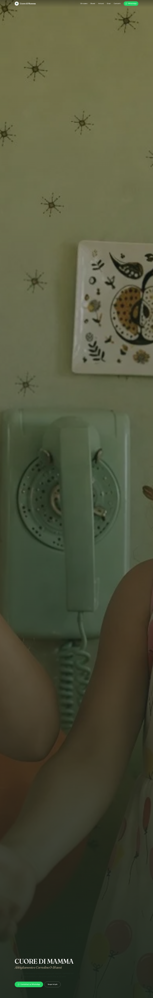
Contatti (117, 3)
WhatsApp (132, 3)
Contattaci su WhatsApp (30, 984)
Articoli (101, 3)
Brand (93, 3)
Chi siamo (83, 3)
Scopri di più (52, 984)
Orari (109, 3)
